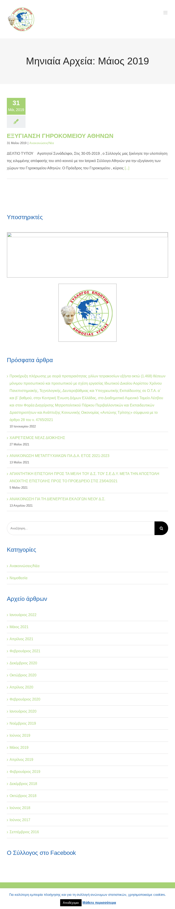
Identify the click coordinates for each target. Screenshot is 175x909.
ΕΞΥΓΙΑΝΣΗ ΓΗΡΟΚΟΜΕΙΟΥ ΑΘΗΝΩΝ (60, 135)
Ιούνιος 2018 (20, 808)
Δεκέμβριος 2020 (23, 663)
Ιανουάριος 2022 (23, 615)
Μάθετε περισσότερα (99, 902)
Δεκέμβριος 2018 (23, 784)
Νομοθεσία (18, 578)
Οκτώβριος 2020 (23, 675)
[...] (127, 168)
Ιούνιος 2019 (20, 735)
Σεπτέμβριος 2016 (24, 832)
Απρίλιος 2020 (21, 687)
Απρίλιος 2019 (21, 760)
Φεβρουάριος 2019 (25, 772)
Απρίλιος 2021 (21, 639)
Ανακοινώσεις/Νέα (41, 143)
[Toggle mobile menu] (165, 12)
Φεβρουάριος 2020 (25, 699)
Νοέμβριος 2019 (23, 723)
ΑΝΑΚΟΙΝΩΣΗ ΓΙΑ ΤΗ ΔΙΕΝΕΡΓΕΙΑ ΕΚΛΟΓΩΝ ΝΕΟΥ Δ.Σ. (57, 499)
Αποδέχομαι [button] (71, 902)
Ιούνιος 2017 (20, 820)
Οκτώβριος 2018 (23, 796)
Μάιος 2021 (19, 627)
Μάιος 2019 (19, 747)
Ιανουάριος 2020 (23, 711)
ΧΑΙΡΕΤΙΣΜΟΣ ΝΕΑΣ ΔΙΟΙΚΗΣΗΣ (37, 438)
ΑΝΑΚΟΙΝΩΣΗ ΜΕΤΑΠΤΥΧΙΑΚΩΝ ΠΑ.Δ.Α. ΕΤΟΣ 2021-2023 (59, 456)
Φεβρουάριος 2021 (25, 651)
